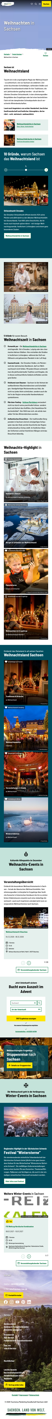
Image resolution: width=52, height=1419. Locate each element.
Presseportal (9, 1334)
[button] (47, 1409)
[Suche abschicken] (39, 1003)
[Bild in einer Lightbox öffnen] (26, 191)
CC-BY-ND (45, 1216)
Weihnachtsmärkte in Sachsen (34, 346)
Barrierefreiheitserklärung (14, 1372)
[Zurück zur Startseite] (7, 4)
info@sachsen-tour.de (18, 1289)
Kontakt (15, 1395)
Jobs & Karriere (10, 1348)
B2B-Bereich (9, 1337)
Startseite (7, 54)
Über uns (7, 1345)
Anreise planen (10, 1324)
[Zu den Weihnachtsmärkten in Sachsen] (9, 130)
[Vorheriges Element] (23, 963)
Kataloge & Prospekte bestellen (16, 1326)
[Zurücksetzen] (35, 1003)
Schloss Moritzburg (29, 402)
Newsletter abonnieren (13, 1329)
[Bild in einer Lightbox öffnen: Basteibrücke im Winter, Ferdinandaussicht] (26, 1122)
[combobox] (26, 1003)
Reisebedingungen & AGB (14, 1375)
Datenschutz (34, 1395)
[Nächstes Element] (29, 963)
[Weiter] (46, 170)
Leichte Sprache (10, 1369)
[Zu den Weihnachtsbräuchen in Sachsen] (9, 145)
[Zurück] (6, 170)
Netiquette (8, 1378)
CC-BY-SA (45, 927)
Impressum (23, 1395)
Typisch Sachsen (17, 54)
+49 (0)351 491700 (17, 1284)
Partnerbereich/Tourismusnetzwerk (18, 1340)
